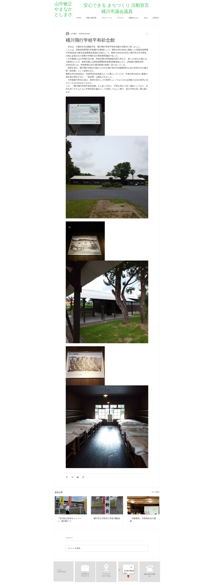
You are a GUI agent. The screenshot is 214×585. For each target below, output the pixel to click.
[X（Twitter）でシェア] (72, 477)
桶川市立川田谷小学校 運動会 (107, 518)
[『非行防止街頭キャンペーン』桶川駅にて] (71, 505)
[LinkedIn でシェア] (78, 477)
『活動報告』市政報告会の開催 (143, 519)
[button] (91, 18)
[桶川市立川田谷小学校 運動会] (107, 505)
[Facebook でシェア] (67, 477)
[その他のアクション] (147, 33)
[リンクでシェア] (83, 477)
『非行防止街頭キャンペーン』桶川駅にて (69, 519)
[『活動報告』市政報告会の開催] (143, 505)
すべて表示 (155, 492)
